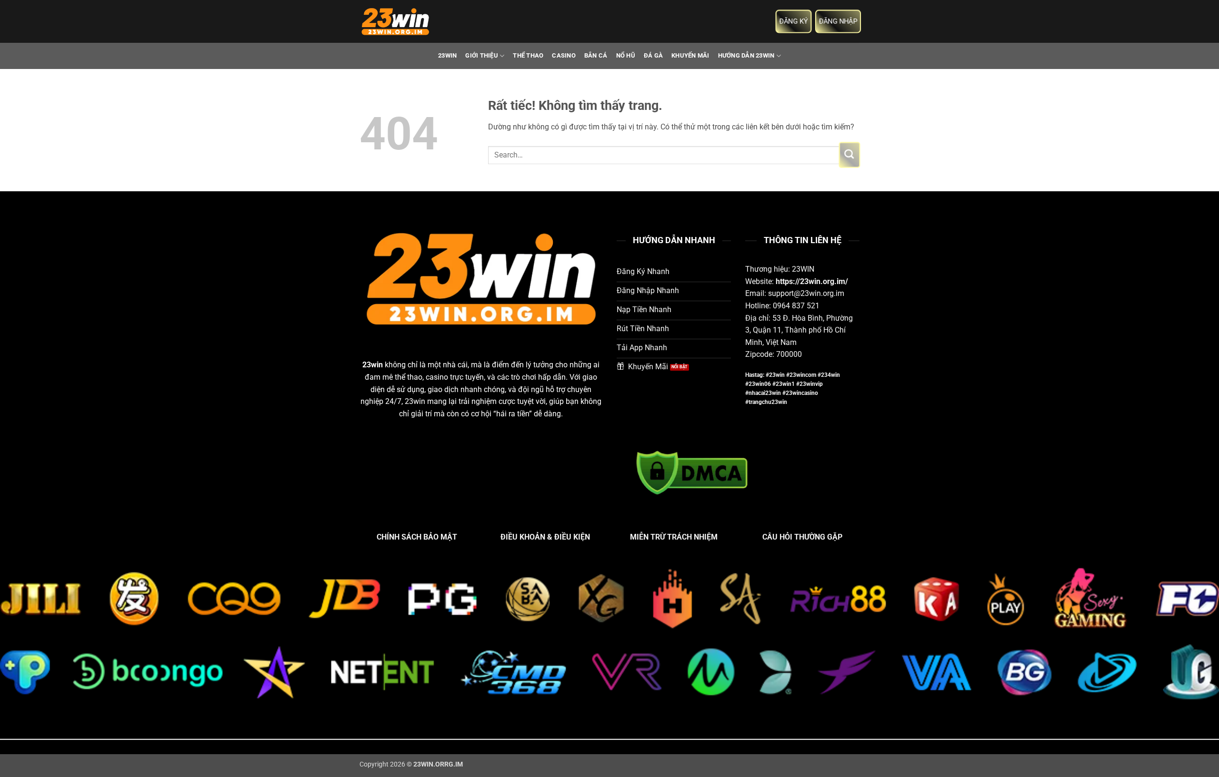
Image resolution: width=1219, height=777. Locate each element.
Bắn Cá (596, 55)
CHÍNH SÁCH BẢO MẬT (417, 536)
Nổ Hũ (625, 55)
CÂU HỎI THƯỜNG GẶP (802, 536)
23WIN (447, 55)
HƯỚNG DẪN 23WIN (746, 55)
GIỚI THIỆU (481, 55)
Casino (564, 55)
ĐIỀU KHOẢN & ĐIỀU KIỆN (545, 536)
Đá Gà (653, 55)
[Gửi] (849, 155)
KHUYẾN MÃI (690, 55)
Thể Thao (528, 55)
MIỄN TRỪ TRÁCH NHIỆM (674, 536)
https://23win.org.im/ (812, 281)
